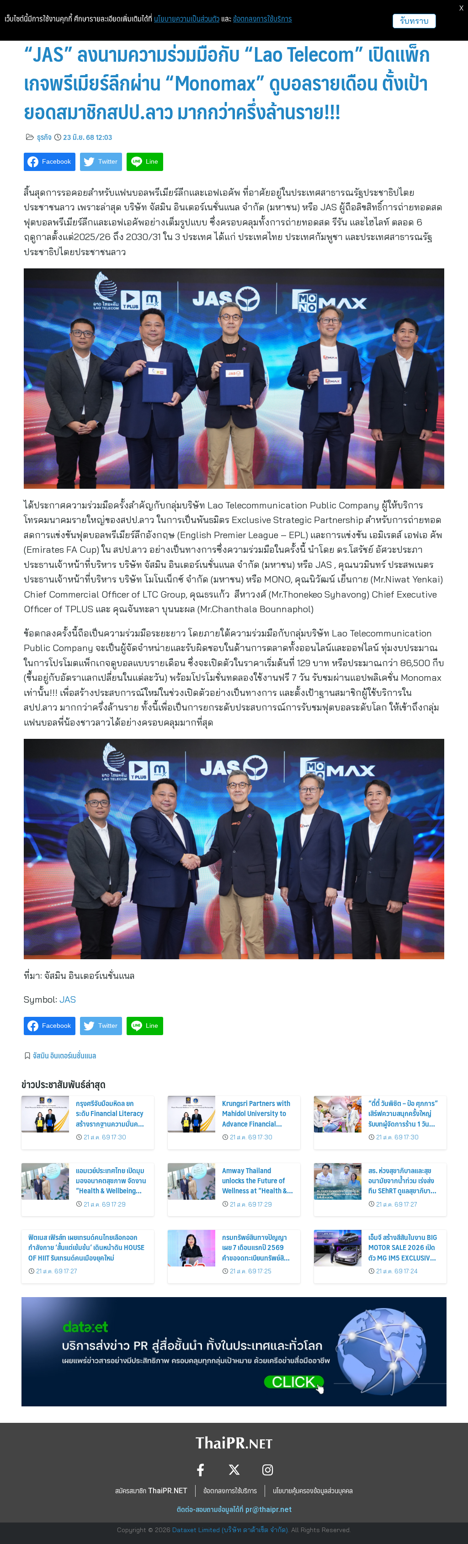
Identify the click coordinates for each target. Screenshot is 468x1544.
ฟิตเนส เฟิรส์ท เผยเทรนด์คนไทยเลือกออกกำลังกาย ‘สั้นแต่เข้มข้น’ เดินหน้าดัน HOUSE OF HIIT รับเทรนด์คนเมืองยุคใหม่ (86, 1247)
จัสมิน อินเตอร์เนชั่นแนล (64, 1055)
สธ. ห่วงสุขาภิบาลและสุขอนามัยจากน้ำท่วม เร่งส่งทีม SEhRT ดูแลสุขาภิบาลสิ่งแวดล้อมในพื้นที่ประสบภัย (401, 1191)
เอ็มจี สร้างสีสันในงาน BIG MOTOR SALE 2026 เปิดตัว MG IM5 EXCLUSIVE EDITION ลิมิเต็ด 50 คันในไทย (402, 1257)
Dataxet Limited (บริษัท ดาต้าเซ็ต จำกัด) (230, 1530)
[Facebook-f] (200, 1470)
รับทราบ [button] (414, 21)
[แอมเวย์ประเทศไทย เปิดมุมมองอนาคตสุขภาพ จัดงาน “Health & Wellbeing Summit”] (45, 1181)
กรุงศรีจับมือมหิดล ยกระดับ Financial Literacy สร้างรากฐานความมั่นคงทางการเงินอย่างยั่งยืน (110, 1118)
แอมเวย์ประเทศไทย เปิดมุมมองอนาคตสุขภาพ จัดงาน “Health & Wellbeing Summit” (111, 1185)
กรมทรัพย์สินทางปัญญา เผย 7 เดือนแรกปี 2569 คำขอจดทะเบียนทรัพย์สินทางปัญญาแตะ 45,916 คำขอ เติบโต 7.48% (255, 1257)
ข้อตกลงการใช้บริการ (262, 18)
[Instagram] (268, 1470)
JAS (67, 999)
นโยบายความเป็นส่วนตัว (186, 18)
